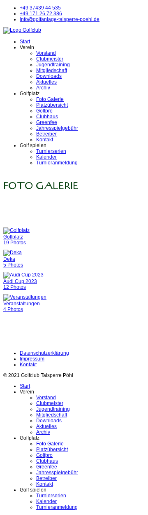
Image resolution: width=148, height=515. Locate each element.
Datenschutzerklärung (44, 353)
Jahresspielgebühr (57, 128)
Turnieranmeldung (57, 163)
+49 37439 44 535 (40, 8)
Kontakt (44, 140)
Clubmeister (49, 59)
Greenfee (46, 122)
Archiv (43, 88)
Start (25, 41)
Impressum (32, 359)
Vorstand (46, 53)
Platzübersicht (52, 105)
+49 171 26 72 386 (41, 13)
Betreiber (46, 134)
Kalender (46, 157)
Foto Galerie (50, 99)
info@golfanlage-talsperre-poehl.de (59, 19)
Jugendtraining (53, 65)
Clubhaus (47, 116)
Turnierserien (51, 151)
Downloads (49, 76)
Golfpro (44, 111)
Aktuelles (46, 82)
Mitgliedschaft (51, 70)
